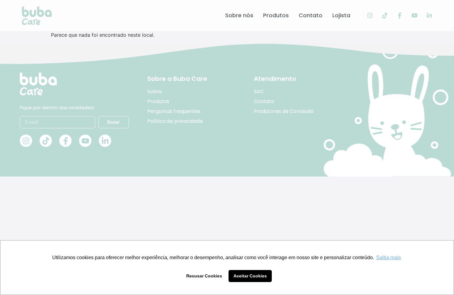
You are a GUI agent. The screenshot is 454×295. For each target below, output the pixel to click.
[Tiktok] (385, 15)
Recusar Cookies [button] (204, 275)
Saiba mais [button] (388, 257)
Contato (310, 15)
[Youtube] (414, 15)
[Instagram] (370, 15)
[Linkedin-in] (429, 15)
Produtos (276, 15)
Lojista (341, 15)
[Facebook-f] (400, 15)
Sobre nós (239, 15)
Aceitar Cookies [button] (250, 275)
